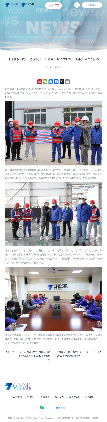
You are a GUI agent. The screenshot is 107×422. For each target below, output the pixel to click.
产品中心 (31, 396)
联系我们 (91, 5)
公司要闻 (59, 396)
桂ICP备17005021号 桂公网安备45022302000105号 (78, 418)
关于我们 (17, 396)
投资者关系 (74, 396)
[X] (62, 82)
